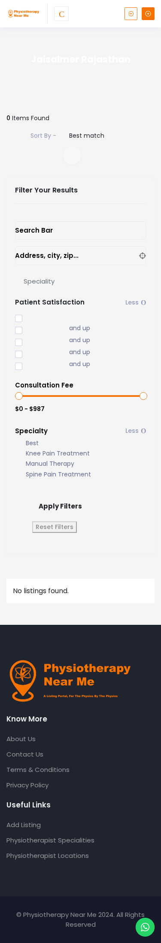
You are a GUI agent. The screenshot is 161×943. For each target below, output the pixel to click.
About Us (21, 738)
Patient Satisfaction (50, 302)
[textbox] (39, 281)
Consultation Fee (44, 385)
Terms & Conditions (38, 769)
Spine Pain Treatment (58, 474)
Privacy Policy (27, 784)
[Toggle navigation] (61, 13)
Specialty (31, 430)
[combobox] (80, 281)
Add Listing (23, 824)
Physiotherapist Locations (47, 855)
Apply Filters (60, 506)
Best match (86, 135)
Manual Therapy (50, 463)
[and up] (36, 329)
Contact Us (24, 754)
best (32, 443)
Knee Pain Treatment (58, 453)
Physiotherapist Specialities (50, 840)
